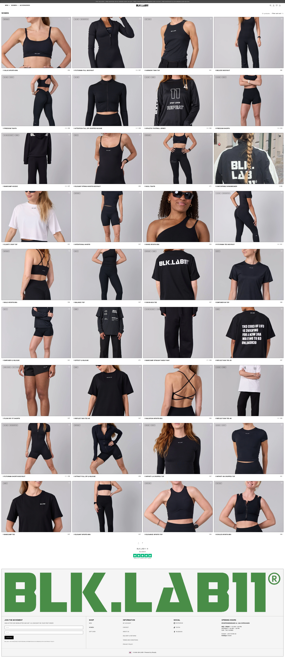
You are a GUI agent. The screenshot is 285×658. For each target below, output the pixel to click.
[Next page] (146, 542)
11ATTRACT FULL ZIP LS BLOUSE (84, 476)
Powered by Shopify (150, 652)
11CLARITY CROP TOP (10, 244)
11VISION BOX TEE (150, 302)
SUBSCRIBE (9, 637)
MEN (90, 623)
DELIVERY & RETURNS (129, 636)
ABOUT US (126, 631)
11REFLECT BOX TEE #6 (223, 418)
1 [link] (138, 543)
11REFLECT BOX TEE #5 (81, 418)
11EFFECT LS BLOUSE (81, 360)
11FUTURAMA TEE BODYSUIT (225, 244)
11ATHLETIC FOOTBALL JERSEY (155, 128)
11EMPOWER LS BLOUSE (11, 360)
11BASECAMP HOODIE (10, 186)
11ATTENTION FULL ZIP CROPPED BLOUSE (87, 128)
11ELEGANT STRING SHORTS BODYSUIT (87, 186)
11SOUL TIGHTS (149, 186)
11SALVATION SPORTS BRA (153, 418)
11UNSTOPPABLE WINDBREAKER (226, 186)
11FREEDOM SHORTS (222, 128)
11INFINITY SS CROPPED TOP (225, 476)
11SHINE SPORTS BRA (151, 244)
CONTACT (126, 627)
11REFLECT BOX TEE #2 (223, 360)
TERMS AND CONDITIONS (130, 640)
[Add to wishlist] (69, 18)
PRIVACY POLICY (128, 644)
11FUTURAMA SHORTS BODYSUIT (14, 476)
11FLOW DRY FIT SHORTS (11, 418)
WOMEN (91, 627)
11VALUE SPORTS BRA (10, 70)
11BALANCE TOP (79, 302)
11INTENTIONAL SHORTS (81, 244)
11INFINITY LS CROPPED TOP (154, 476)
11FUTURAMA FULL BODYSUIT (83, 70)
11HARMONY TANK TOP (152, 70)
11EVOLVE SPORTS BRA (223, 534)
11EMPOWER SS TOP (222, 302)
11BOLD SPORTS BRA (10, 302)
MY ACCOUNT (127, 623)
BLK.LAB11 (141, 652)
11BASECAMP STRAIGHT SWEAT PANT (157, 360)
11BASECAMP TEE (9, 534)
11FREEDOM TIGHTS (10, 128)
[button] (7, 5)
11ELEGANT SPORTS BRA (82, 534)
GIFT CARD (92, 631)
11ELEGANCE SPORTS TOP (153, 534)
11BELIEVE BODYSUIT (222, 70)
